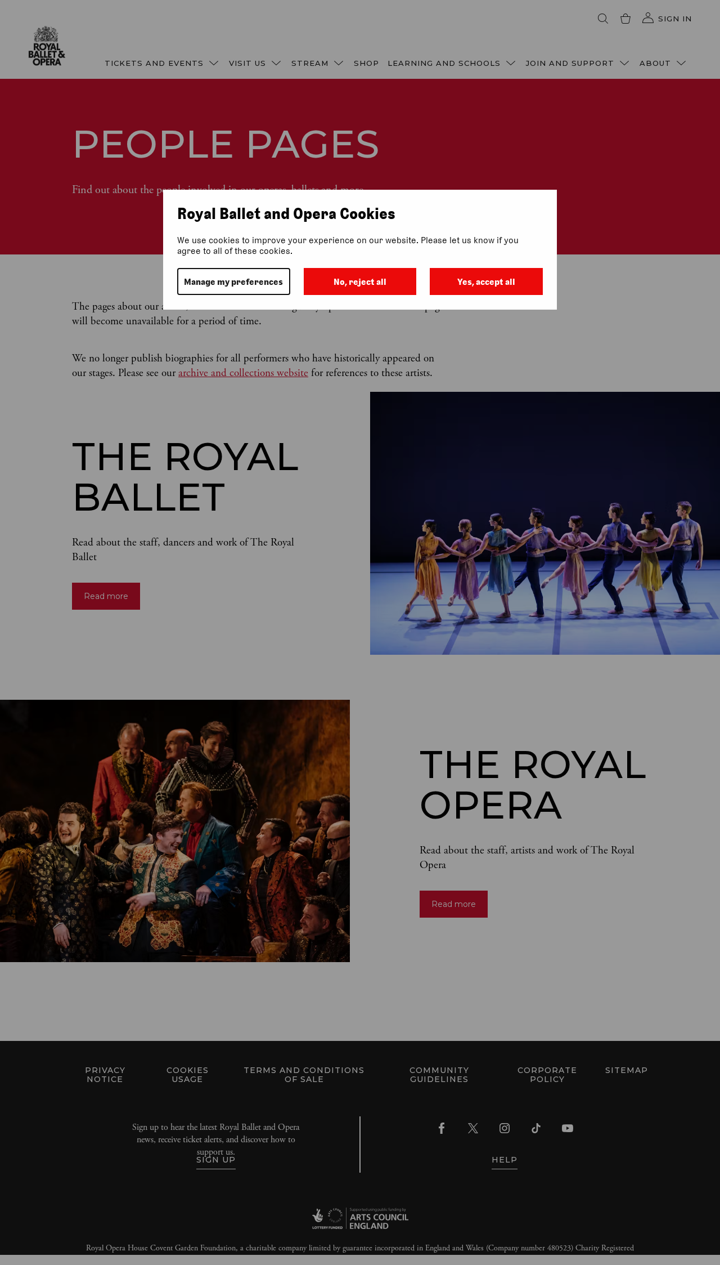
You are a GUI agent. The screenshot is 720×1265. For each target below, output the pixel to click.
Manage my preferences (233, 281)
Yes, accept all (486, 281)
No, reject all (360, 281)
